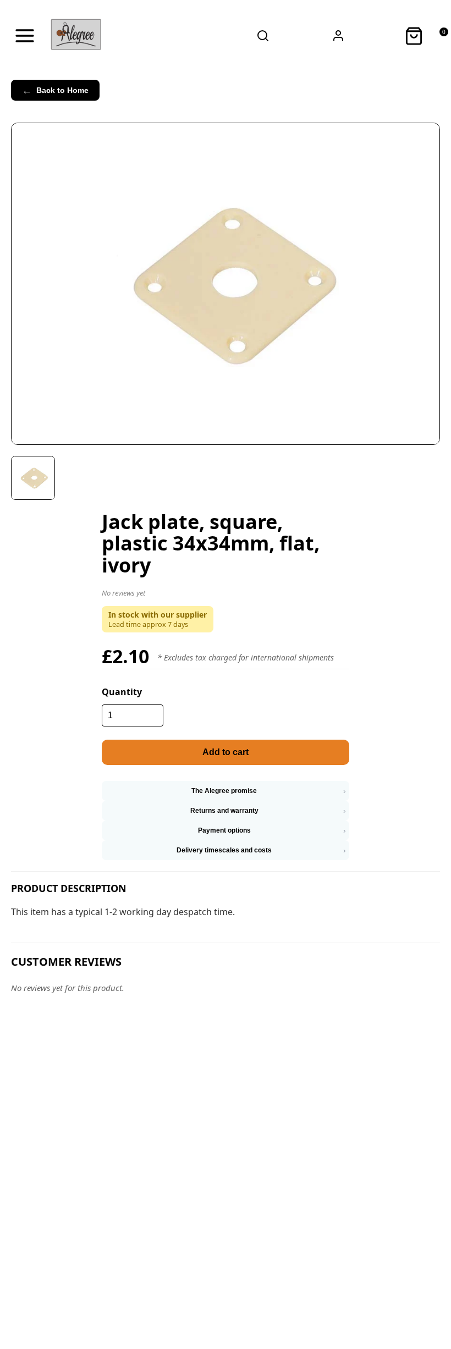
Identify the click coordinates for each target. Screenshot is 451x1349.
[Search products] (263, 36)
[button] (225, 595)
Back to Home (55, 90)
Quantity (122, 692)
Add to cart (225, 752)
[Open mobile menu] (25, 35)
